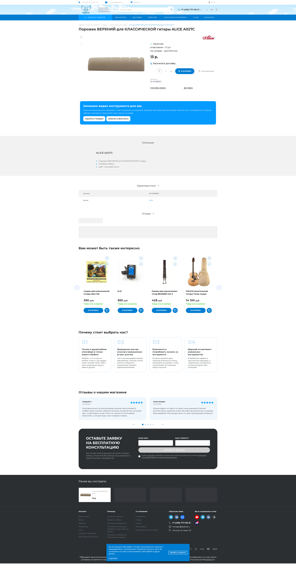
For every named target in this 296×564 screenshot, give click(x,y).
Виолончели (84, 517)
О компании (141, 511)
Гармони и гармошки (87, 533)
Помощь (111, 511)
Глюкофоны (83, 527)
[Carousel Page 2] (145, 424)
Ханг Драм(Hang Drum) (88, 537)
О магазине (140, 517)
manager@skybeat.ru (115, 2)
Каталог (83, 511)
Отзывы (139, 520)
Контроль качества (115, 517)
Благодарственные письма (147, 530)
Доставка (188, 88)
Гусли (81, 530)
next (162, 424)
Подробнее (113, 558)
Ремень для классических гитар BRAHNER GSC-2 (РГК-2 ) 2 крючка (164, 294)
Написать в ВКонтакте (118, 119)
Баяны (81, 520)
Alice (151, 200)
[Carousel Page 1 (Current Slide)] (142, 424)
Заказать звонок (174, 450)
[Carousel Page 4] (150, 424)
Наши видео (141, 527)
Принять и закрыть (178, 553)
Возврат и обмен (114, 520)
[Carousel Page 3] (148, 424)
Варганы (82, 523)
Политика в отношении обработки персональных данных (118, 529)
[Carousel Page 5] (153, 424)
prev (134, 424)
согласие (150, 455)
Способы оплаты (158, 88)
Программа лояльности (116, 523)
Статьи (138, 523)
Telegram (137, 2)
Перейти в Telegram (94, 119)
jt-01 (120, 291)
